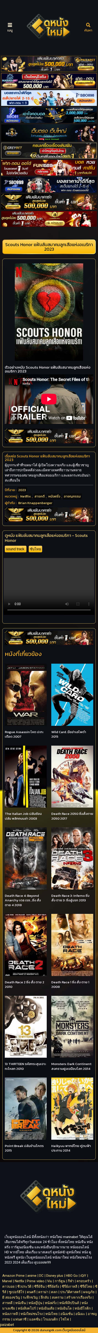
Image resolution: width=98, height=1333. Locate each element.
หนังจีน (20, 1303)
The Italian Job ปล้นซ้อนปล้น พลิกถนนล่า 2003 (23, 816)
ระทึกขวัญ (30, 1297)
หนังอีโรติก (83, 1308)
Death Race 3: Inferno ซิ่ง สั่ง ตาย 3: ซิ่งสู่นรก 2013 (70, 898)
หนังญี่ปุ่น (35, 1303)
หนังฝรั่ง (54, 496)
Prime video (35, 1281)
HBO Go (72, 1276)
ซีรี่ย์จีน (39, 1287)
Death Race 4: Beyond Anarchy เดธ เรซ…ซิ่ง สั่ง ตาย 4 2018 (23, 900)
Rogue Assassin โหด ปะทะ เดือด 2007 (24, 734)
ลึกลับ (45, 1297)
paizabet (7, 1325)
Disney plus (54, 1276)
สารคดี (39, 496)
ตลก (54, 1292)
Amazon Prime (13, 1276)
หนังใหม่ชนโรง (32, 1314)
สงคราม (58, 1297)
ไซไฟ (65, 1319)
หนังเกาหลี (10, 1314)
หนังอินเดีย (46, 1308)
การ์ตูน (60, 1281)
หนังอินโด (64, 1308)
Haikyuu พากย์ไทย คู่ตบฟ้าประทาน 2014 (71, 1148)
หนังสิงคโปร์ (27, 1308)
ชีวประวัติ (24, 1287)
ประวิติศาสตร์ (70, 1292)
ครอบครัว (84, 1281)
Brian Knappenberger (35, 502)
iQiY (83, 1276)
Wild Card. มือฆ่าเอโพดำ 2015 (68, 734)
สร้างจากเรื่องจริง (79, 1297)
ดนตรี (31, 1292)
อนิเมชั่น (66, 1314)
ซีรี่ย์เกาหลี (69, 1287)
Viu (49, 1281)
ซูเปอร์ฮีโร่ (16, 1292)
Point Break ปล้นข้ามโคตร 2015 (24, 1148)
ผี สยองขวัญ (11, 1297)
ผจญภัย (89, 1292)
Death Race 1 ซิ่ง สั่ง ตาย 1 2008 (70, 984)
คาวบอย (8, 1287)
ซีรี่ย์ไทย (86, 1287)
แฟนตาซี (19, 1319)
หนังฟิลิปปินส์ (69, 1303)
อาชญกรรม (72, 496)
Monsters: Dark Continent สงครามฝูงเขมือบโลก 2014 (71, 1066)
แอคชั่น (34, 1319)
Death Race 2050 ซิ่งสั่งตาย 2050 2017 (72, 816)
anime (31, 1276)
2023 (22, 489)
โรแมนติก (50, 1319)
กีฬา (71, 1281)
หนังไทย (51, 1314)
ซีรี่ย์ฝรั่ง (53, 1287)
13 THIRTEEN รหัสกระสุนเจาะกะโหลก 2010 (25, 1066)
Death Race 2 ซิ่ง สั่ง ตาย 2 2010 (24, 984)
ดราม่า (43, 1292)
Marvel (7, 1281)
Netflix (25, 496)
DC (41, 1276)
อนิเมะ (80, 1314)
